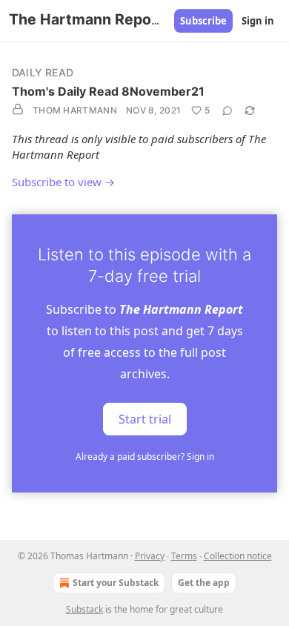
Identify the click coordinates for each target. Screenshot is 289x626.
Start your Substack (116, 582)
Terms (184, 556)
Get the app (204, 582)
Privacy (150, 556)
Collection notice (238, 556)
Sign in (258, 20)
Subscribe (203, 20)
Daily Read (42, 72)
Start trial (145, 419)
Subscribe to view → (63, 181)
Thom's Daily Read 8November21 (108, 91)
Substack (84, 609)
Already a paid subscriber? (145, 456)
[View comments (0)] (227, 110)
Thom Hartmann (75, 110)
